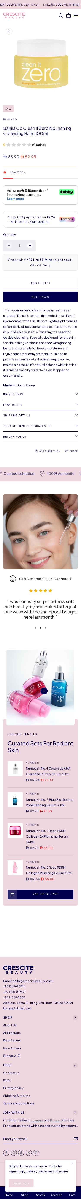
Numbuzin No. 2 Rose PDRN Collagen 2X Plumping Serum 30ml (47, 836)
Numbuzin (32, 762)
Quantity (9, 234)
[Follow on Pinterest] (36, 1153)
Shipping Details (16, 415)
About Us (9, 1025)
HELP (7, 1065)
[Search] (61, 15)
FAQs (7, 1080)
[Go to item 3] (46, 628)
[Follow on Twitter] (29, 1153)
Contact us (11, 1073)
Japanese (36, 1120)
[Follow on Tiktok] (21, 1153)
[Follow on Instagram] (14, 1153)
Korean (55, 1120)
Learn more (21, 1183)
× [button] (72, 1163)
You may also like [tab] (40, 934)
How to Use (12, 404)
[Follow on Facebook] (6, 1153)
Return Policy (15, 436)
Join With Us (14, 1112)
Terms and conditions (18, 1103)
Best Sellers (12, 1040)
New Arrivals (12, 1048)
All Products (12, 1033)
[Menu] (76, 15)
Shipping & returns (16, 1095)
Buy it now (40, 296)
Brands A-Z (11, 1055)
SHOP (7, 1017)
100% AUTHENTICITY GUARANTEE (27, 426)
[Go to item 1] (35, 628)
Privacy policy (13, 1088)
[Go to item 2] (41, 628)
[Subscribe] (76, 1138)
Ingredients (13, 394)
